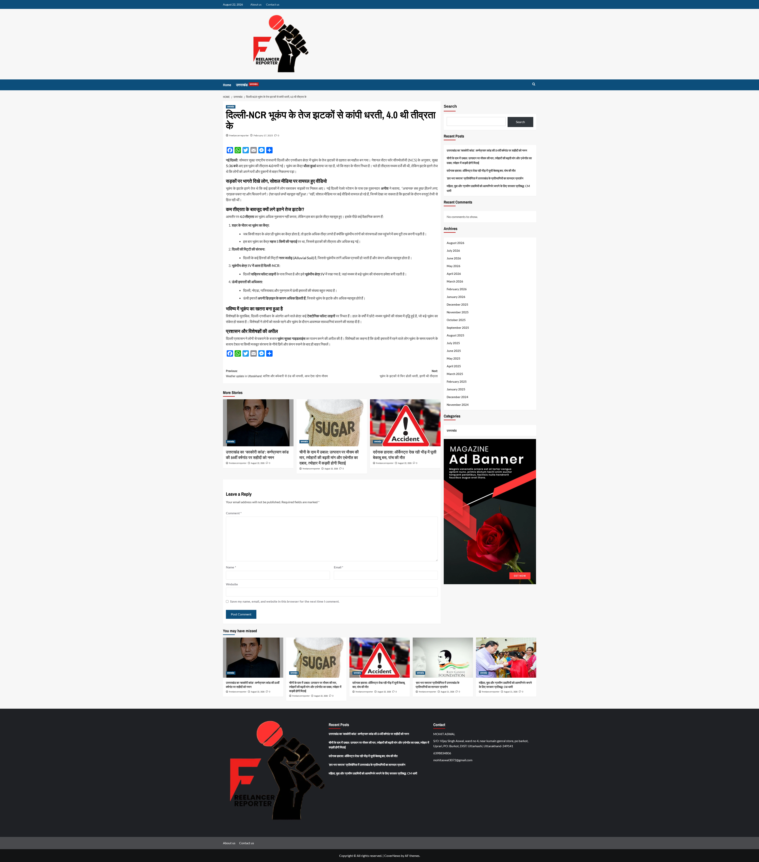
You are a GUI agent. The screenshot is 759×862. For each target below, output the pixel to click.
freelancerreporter (239, 135)
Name (231, 567)
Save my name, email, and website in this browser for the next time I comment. (285, 601)
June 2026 (454, 258)
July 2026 (453, 250)
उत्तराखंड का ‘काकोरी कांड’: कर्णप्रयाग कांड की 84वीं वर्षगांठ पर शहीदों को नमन (257, 454)
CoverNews (392, 855)
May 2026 (453, 266)
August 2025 (455, 335)
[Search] (533, 84)
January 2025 (456, 389)
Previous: (277, 373)
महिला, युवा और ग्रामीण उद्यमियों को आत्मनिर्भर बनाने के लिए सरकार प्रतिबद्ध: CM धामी (488, 188)
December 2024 (457, 397)
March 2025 (455, 374)
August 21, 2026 (447, 691)
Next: (409, 373)
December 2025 (457, 304)
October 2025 (456, 320)
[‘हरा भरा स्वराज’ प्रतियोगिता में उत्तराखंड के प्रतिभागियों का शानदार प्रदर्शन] (443, 658)
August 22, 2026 (257, 463)
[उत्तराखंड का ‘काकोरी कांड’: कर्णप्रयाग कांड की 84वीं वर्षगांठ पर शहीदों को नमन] (258, 422)
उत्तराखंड (247, 84)
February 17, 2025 (263, 135)
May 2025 (453, 358)
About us (255, 4)
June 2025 (454, 351)
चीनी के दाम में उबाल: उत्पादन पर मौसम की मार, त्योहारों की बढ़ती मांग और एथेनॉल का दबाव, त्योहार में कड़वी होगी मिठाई (329, 457)
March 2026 (455, 281)
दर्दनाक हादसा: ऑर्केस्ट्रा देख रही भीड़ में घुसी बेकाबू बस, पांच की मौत (404, 454)
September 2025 (458, 328)
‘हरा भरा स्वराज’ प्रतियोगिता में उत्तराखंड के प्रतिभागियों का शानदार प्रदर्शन (485, 178)
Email (338, 567)
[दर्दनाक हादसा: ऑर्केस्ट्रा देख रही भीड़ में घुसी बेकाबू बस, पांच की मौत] (405, 422)
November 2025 (458, 312)
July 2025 (453, 343)
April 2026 (454, 274)
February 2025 (457, 381)
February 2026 (457, 289)
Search (450, 106)
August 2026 (455, 243)
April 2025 (454, 366)
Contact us (272, 4)
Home (227, 84)
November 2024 (458, 405)
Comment (234, 513)
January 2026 (456, 297)
